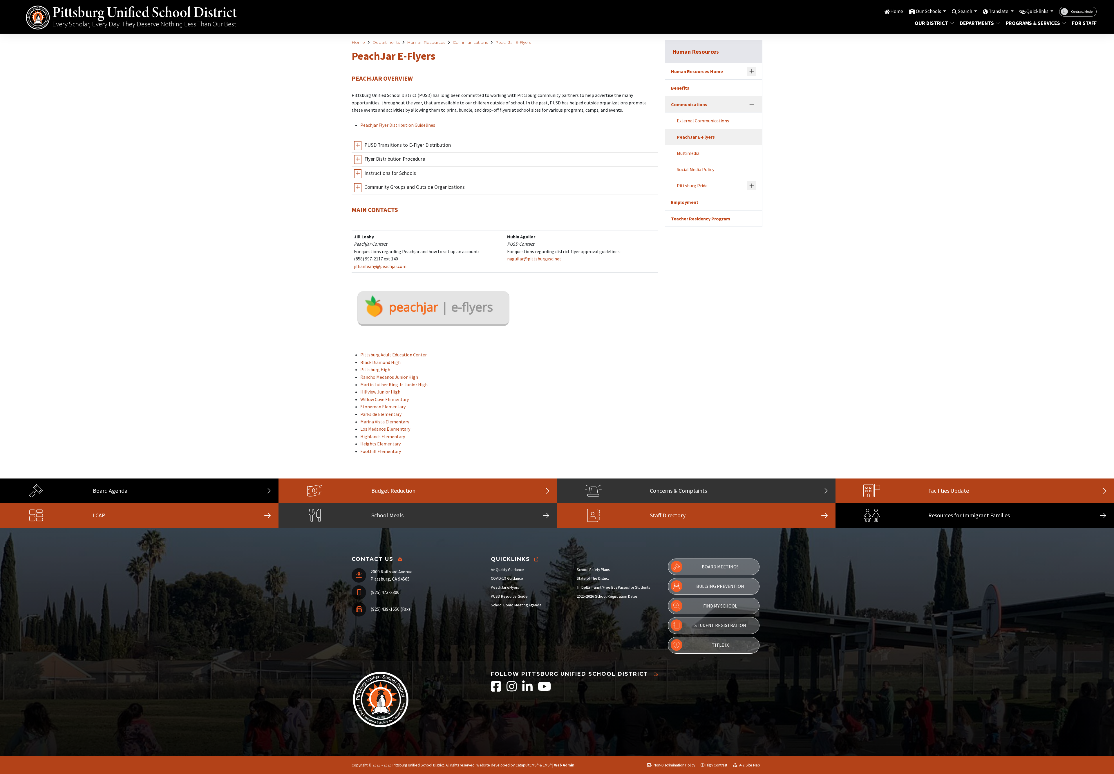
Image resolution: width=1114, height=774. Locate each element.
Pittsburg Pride (692, 185)
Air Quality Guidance (507, 569)
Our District (931, 23)
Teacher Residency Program (700, 219)
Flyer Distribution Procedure (394, 159)
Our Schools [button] (929, 11)
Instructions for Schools (390, 173)
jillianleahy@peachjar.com (380, 266)
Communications (470, 42)
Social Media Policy (695, 169)
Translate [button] (999, 11)
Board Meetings (720, 567)
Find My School (720, 606)
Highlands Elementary (382, 436)
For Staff (1083, 23)
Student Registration (720, 625)
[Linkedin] (528, 689)
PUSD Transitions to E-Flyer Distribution (407, 145)
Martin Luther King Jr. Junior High (394, 384)
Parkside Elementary (381, 414)
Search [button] (965, 11)
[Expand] (751, 71)
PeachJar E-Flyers (513, 42)
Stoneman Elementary (383, 406)
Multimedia (688, 153)
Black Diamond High (380, 362)
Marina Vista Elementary (384, 422)
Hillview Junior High (380, 392)
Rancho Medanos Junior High (389, 377)
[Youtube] (544, 689)
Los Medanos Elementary (385, 429)
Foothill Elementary (380, 451)
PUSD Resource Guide (509, 596)
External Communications (703, 121)
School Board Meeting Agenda (516, 605)
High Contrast (716, 765)
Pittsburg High (375, 369)
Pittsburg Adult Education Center (393, 355)
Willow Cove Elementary (384, 399)
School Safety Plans (593, 569)
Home (896, 11)
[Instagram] (512, 689)
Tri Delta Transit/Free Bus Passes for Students (613, 587)
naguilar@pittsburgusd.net (534, 259)
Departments (977, 23)
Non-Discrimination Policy (674, 765)
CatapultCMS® (527, 765)
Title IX (720, 645)
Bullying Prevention (720, 586)
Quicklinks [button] (1037, 11)
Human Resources (426, 42)
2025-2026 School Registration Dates (607, 596)
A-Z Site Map (749, 765)
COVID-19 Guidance (507, 578)
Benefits (680, 88)
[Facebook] (496, 689)
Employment (684, 202)
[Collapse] (751, 104)
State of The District (593, 578)
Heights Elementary (380, 444)
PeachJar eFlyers (505, 587)
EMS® (547, 765)
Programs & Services (1033, 23)
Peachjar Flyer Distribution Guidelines (397, 125)
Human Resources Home (697, 71)
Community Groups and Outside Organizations (414, 187)
